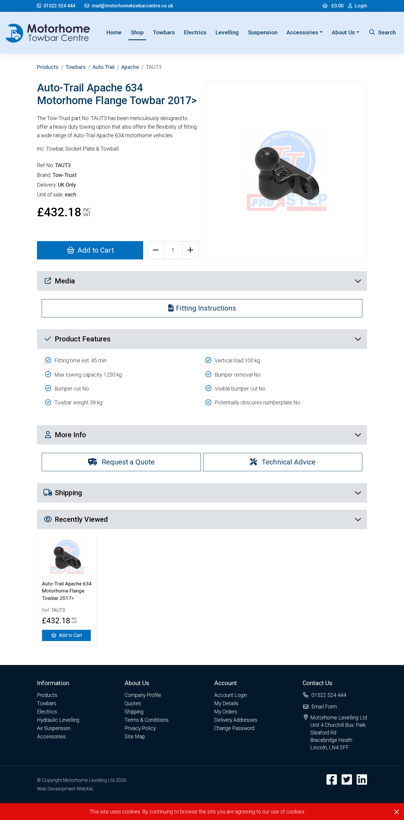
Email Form (324, 707)
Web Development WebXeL (65, 789)
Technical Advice (289, 462)
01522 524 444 (59, 6)
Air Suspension (53, 728)
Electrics (195, 32)
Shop (137, 32)
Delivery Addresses (235, 720)
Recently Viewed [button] (81, 519)
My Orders (225, 712)
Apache (130, 67)
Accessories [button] (302, 32)
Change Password (234, 728)
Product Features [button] (83, 339)
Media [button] (65, 281)
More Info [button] (70, 435)
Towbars (164, 32)
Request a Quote (128, 462)
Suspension (262, 32)
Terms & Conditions (147, 720)
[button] (58, 683)
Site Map (135, 737)
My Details (226, 703)
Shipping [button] (68, 493)
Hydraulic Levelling (58, 720)
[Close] (397, 811)
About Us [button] (343, 32)
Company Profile (143, 695)
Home (115, 32)
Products (48, 67)
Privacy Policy (140, 728)
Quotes (133, 703)
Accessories (51, 737)
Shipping (134, 712)
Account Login (230, 695)
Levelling (227, 32)
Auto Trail (103, 67)
